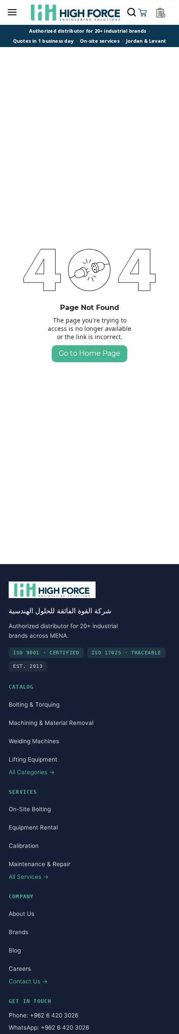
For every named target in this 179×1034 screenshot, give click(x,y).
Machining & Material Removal (51, 722)
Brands (18, 932)
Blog (15, 950)
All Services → (29, 876)
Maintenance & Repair (39, 864)
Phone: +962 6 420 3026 (43, 1015)
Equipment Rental (33, 827)
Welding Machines (34, 741)
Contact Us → (28, 981)
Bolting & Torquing (34, 704)
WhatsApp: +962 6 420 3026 (49, 1027)
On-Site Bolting (30, 809)
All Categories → (32, 772)
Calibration (24, 845)
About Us (21, 913)
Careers (20, 968)
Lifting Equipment (33, 759)
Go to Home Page (89, 353)
